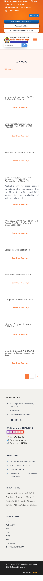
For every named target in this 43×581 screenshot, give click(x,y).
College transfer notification (17, 250)
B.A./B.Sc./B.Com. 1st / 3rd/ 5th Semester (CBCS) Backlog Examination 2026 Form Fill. (18, 179)
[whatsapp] (21, 420)
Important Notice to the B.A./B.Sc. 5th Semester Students (20, 98)
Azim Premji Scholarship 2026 (18, 274)
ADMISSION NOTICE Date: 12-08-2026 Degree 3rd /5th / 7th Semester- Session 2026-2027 (21, 223)
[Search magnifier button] (24, 45)
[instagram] (17, 420)
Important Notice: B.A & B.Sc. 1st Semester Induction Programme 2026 (19, 353)
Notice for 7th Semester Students (20, 152)
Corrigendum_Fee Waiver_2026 (19, 299)
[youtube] (12, 420)
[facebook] (7, 420)
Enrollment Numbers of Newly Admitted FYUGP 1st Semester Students (18, 126)
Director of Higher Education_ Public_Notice (18, 325)
